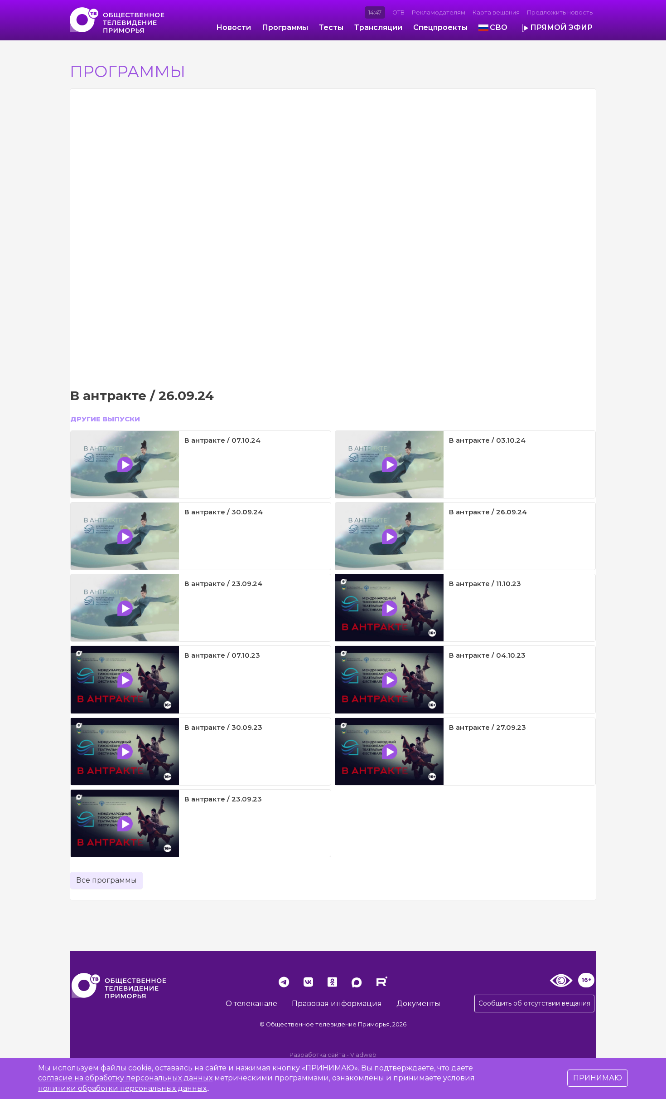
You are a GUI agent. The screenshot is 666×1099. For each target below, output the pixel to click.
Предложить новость (560, 12)
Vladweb (363, 1054)
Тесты (331, 27)
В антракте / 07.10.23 (222, 655)
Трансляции (378, 27)
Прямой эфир (561, 27)
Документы (418, 1003)
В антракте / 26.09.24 (488, 512)
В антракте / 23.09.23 (223, 799)
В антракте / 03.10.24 (487, 440)
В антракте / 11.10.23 (485, 583)
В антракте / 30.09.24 (223, 512)
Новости (233, 27)
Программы (285, 27)
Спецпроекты (440, 27)
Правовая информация (337, 1003)
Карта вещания (496, 12)
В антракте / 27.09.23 (487, 727)
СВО (498, 27)
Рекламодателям (438, 12)
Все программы (106, 880)
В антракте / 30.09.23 (223, 727)
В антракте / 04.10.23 (487, 655)
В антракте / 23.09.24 (223, 583)
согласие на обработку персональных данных (125, 1078)
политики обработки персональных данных (122, 1088)
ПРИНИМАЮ (597, 1078)
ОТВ (398, 12)
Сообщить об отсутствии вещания (534, 1003)
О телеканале (251, 1003)
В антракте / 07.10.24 (222, 440)
